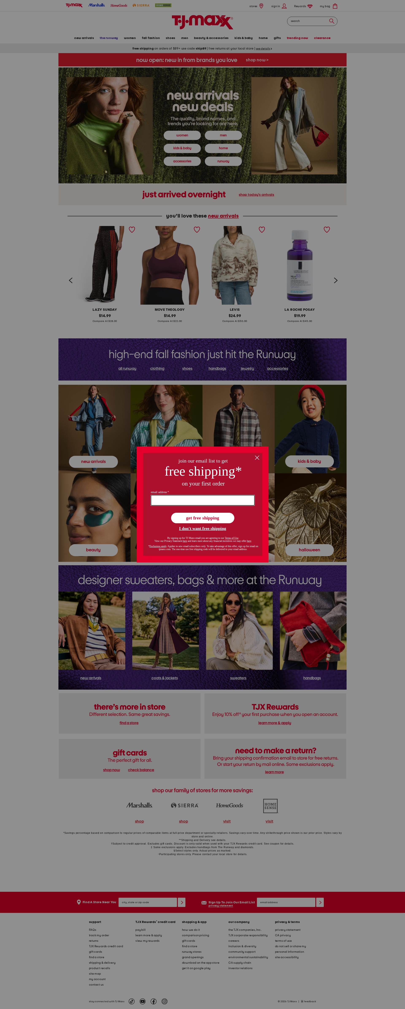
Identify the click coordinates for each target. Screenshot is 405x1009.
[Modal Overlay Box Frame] (203, 504)
